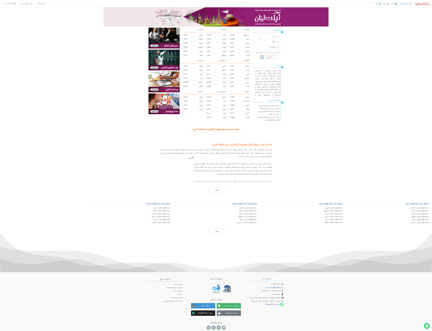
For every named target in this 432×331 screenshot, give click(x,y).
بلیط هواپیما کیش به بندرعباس (246, 222)
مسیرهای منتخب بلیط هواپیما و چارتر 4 (158, 203)
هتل (392, 3)
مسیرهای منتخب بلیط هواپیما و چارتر (417, 203)
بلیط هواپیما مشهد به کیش (333, 216)
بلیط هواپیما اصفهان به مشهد (160, 216)
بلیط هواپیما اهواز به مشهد (161, 210)
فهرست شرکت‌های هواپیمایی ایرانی (268, 111)
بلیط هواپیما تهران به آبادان (419, 222)
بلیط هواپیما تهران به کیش (419, 213)
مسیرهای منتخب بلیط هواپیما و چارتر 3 (244, 203)
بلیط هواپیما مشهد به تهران (333, 208)
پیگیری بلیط (178, 284)
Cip (376, 3)
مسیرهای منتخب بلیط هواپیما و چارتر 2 (330, 203)
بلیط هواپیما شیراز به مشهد (161, 222)
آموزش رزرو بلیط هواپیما (174, 287)
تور (384, 3)
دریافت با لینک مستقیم (231, 306)
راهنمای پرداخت (177, 291)
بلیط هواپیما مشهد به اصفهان (332, 210)
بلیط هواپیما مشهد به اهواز (333, 222)
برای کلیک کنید (274, 287)
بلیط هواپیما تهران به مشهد (419, 208)
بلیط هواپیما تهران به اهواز (420, 216)
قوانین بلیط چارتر (176, 297)
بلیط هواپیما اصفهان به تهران (161, 213)
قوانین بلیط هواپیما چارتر (272, 120)
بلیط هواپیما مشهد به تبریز (333, 219)
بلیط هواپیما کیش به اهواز (248, 219)
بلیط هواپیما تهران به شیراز (419, 210)
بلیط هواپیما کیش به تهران (247, 208)
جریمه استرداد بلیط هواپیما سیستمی (268, 106)
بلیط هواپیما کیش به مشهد (247, 213)
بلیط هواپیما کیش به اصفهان (247, 216)
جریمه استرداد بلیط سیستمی (173, 301)
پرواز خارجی (404, 3)
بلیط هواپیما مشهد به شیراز (333, 213)
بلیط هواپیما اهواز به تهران (161, 208)
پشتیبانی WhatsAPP (273, 304)
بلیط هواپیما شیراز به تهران (161, 219)
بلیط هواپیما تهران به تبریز (420, 219)
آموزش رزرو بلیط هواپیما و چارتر (269, 108)
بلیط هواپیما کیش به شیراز (247, 210)
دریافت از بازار (205, 306)
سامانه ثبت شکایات (273, 114)
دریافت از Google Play (205, 313)
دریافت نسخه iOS (231, 313)
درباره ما (179, 294)
